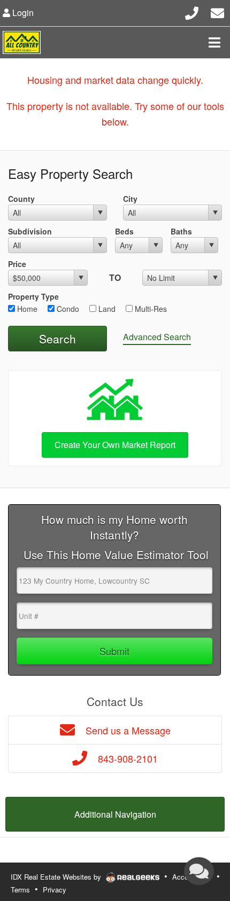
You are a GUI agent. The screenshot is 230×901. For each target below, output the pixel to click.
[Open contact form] (217, 11)
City (130, 198)
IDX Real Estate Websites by (57, 877)
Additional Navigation (115, 814)
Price (17, 263)
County (21, 198)
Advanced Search (157, 337)
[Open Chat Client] (199, 871)
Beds (124, 231)
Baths (181, 231)
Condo (67, 308)
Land (106, 308)
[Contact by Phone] (191, 11)
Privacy (54, 889)
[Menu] (214, 42)
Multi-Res (150, 308)
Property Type (33, 296)
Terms (20, 889)
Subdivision (30, 231)
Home (26, 308)
